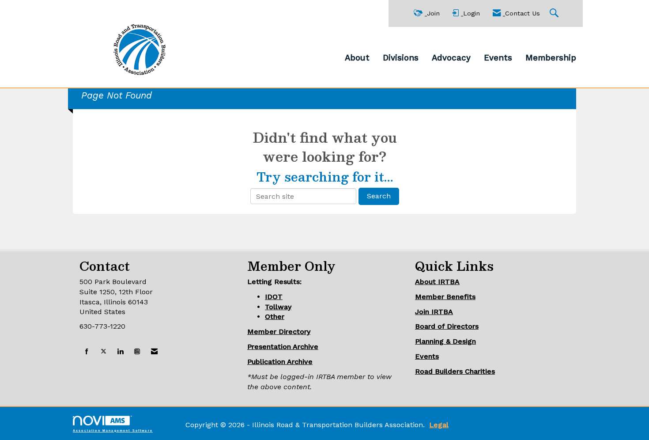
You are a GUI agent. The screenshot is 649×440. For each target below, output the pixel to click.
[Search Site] (555, 13)
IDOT (274, 296)
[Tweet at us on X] (103, 352)
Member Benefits (445, 296)
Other (274, 316)
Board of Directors (447, 326)
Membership (550, 58)
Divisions (401, 58)
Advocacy (451, 58)
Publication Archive (280, 361)
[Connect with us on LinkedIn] (120, 352)
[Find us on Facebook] (86, 352)
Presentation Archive (282, 346)
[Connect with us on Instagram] (137, 352)
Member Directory (278, 331)
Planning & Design (445, 341)
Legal (439, 425)
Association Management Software (113, 430)
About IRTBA (437, 281)
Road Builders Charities (455, 371)
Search (379, 196)
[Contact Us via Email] (154, 352)
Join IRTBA (434, 311)
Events (498, 58)
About (357, 58)
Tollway (278, 307)
